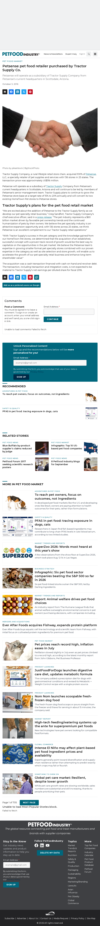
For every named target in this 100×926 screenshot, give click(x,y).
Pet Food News (10, 442)
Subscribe (9, 918)
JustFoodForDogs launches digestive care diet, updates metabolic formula (63, 672)
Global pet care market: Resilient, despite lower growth (60, 779)
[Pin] (30, 91)
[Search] (88, 54)
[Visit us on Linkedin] (42, 845)
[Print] (4, 91)
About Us (33, 918)
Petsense (91, 174)
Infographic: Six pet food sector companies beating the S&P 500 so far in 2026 (64, 576)
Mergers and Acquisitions (16, 622)
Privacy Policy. (37, 372)
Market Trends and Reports (50, 543)
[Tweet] (23, 91)
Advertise (21, 918)
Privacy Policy (77, 918)
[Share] (11, 91)
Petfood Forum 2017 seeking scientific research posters (17, 464)
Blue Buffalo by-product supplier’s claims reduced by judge (17, 448)
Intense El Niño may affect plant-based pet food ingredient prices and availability (65, 751)
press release (44, 217)
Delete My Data (50, 853)
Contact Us (45, 918)
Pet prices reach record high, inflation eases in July (64, 646)
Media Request (61, 918)
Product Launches (44, 667)
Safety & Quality (11, 408)
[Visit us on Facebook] (36, 845)
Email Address (52, 307)
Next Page (29, 802)
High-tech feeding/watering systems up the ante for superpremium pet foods (66, 724)
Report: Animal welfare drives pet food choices (65, 601)
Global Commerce (44, 744)
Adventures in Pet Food (15, 391)
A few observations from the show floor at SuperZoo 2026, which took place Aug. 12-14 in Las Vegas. (65, 556)
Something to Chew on (47, 774)
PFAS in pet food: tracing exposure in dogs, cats (30, 411)
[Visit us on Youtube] (47, 845)
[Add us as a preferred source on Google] (36, 277)
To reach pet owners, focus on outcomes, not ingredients (35, 394)
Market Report (43, 719)
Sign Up (21, 377)
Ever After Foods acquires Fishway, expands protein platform (49, 625)
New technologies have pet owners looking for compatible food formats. (66, 732)
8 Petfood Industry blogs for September (65, 463)
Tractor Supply (54, 186)
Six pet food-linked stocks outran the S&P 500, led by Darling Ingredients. (62, 585)
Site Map (91, 918)
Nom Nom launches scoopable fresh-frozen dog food (63, 698)
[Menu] (95, 54)
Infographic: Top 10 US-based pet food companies (66, 447)
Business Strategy (44, 569)
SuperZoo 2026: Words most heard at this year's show (63, 548)
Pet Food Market (12, 61)
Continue (53, 319)
